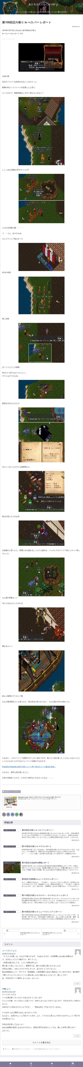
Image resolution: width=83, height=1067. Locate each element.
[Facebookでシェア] (8, 814)
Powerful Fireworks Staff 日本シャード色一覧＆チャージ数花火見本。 (29, 767)
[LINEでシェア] (17, 814)
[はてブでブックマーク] (12, 814)
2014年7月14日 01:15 (8, 953)
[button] (21, 814)
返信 (77, 983)
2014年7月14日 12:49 (8, 992)
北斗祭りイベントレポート (12, 791)
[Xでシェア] (4, 814)
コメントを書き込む (41, 1042)
